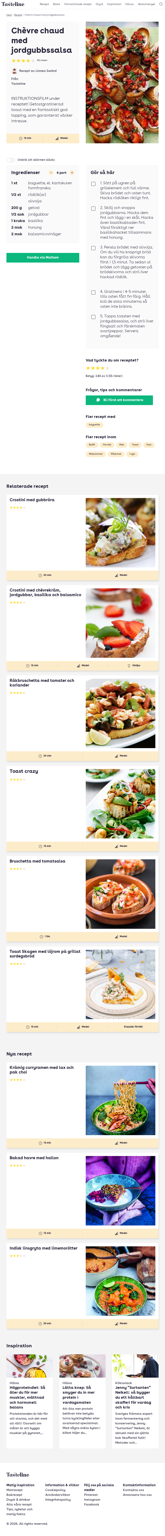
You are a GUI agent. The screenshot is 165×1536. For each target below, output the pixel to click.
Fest (148, 445)
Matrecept (14, 1490)
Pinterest (91, 1495)
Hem (9, 15)
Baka (56, 4)
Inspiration (114, 4)
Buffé (92, 445)
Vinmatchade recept (78, 4)
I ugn (132, 454)
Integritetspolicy (58, 1499)
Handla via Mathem (43, 257)
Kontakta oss (133, 1490)
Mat (121, 445)
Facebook (91, 1504)
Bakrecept (14, 1495)
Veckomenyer (146, 4)
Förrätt (107, 445)
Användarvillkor (57, 1495)
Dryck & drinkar (18, 1499)
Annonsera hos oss (137, 1495)
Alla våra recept (19, 1504)
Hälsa (129, 4)
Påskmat (116, 454)
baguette (94, 425)
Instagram (92, 1499)
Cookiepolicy (55, 1490)
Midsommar (96, 454)
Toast (135, 445)
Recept (44, 4)
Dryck (99, 4)
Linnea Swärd (46, 71)
